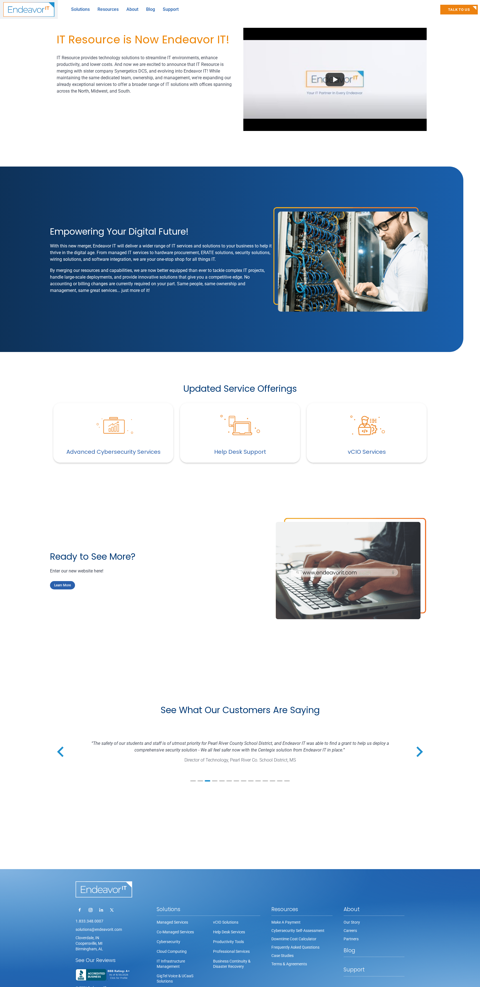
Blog (150, 9)
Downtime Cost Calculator (293, 939)
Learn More (62, 585)
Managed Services (172, 922)
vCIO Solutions (225, 922)
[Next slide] (418, 751)
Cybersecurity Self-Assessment (297, 930)
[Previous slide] (61, 751)
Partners (351, 939)
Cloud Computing (172, 951)
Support (171, 9)
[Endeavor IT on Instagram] (90, 910)
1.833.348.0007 (89, 921)
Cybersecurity (168, 941)
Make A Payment (286, 922)
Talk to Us (459, 10)
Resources (284, 909)
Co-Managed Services (175, 932)
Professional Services (231, 951)
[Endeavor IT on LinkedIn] (101, 910)
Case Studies (282, 955)
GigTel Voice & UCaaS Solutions (175, 978)
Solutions (168, 909)
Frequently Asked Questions (295, 947)
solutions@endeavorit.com (99, 929)
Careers (350, 930)
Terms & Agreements (289, 964)
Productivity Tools (228, 941)
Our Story (352, 922)
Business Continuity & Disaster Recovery (232, 964)
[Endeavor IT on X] (111, 910)
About (352, 909)
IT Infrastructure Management (171, 964)
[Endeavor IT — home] (104, 889)
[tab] (193, 781)
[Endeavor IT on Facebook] (80, 910)
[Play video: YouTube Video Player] (335, 79)
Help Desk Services (229, 932)
